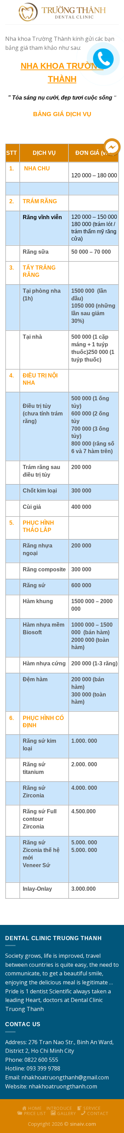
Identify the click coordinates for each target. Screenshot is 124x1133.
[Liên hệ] (102, 53)
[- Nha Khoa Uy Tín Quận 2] (62, 12)
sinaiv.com (83, 1124)
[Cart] (115, 12)
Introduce (59, 1108)
